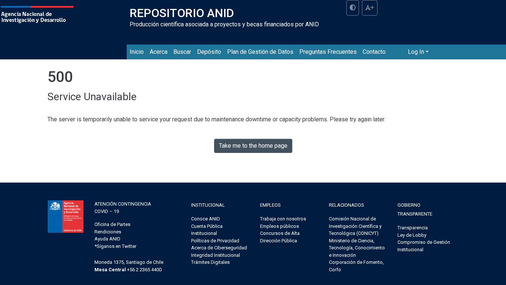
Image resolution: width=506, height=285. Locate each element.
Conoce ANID (205, 219)
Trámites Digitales (210, 262)
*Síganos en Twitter (115, 246)
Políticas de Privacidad (215, 240)
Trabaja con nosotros (283, 219)
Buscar (182, 51)
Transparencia (412, 227)
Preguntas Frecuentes (328, 51)
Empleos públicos (279, 226)
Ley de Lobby (411, 235)
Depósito (209, 51)
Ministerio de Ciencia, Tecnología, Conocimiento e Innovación (357, 248)
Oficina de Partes (112, 224)
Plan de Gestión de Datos (260, 51)
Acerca (158, 51)
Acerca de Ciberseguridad (219, 247)
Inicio (137, 51)
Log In (416, 51)
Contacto (374, 51)
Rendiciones (107, 232)
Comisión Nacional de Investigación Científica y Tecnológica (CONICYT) (355, 226)
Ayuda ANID (107, 239)
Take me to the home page (253, 145)
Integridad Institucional (215, 255)
